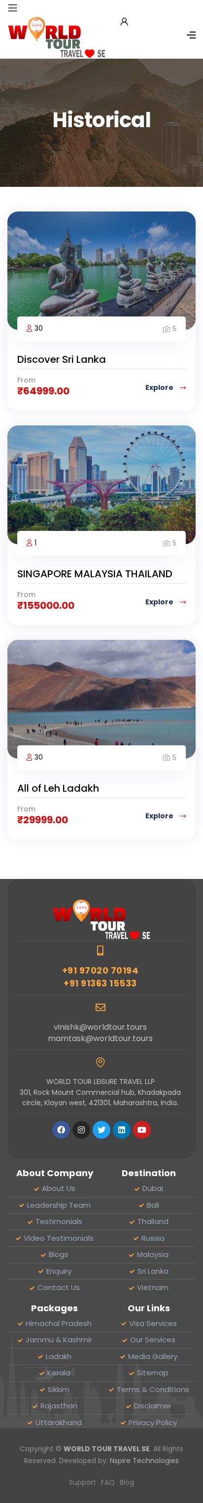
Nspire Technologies (144, 1461)
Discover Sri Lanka (61, 359)
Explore (160, 387)
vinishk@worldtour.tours (100, 1027)
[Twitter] (101, 1130)
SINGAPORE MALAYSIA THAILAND (94, 574)
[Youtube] (142, 1130)
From (26, 380)
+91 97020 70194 (100, 970)
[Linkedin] (122, 1130)
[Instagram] (81, 1130)
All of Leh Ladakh (58, 788)
